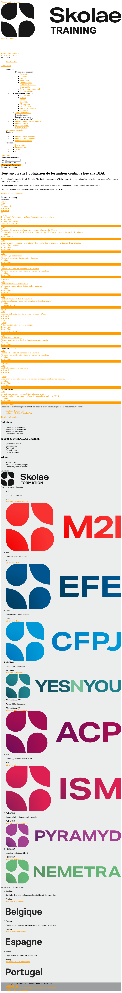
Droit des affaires (26, 91)
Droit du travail (25, 95)
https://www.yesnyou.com (15, 672)
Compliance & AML (28, 85)
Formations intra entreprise (25, 138)
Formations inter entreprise (25, 136)
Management (25, 104)
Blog (17, 151)
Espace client (6, 66)
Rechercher (16, 165)
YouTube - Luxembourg (15, 411)
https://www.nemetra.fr (14, 859)
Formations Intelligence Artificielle (28, 121)
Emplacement (6, 163)
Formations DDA (21, 123)
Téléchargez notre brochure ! (12, 193)
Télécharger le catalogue (10, 53)
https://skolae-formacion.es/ (16, 931)
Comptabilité (25, 87)
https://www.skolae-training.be (17, 901)
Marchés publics (26, 106)
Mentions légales (12, 986)
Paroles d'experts (21, 147)
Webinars (18, 149)
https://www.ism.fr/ (13, 765)
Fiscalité (23, 98)
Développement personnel (30, 89)
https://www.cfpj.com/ (14, 621)
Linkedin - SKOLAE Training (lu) (19, 413)
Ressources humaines (28, 108)
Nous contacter (11, 62)
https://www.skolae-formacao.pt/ (18, 962)
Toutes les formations (23, 113)
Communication (26, 83)
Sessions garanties (22, 126)
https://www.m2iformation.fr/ (17, 502)
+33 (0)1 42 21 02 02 (9, 55)
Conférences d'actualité (14, 130)
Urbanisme (24, 111)
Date (3, 160)
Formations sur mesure (23, 141)
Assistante (24, 74)
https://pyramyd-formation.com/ (17, 823)
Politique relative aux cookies (17, 990)
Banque (23, 78)
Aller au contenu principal (10, 2)
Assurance (24, 76)
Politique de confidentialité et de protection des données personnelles (31, 988)
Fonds (22, 100)
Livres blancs (20, 145)
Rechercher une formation (10, 158)
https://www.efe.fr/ (13, 563)
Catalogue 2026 (21, 128)
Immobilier (24, 102)
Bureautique (24, 80)
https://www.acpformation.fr (16, 710)
